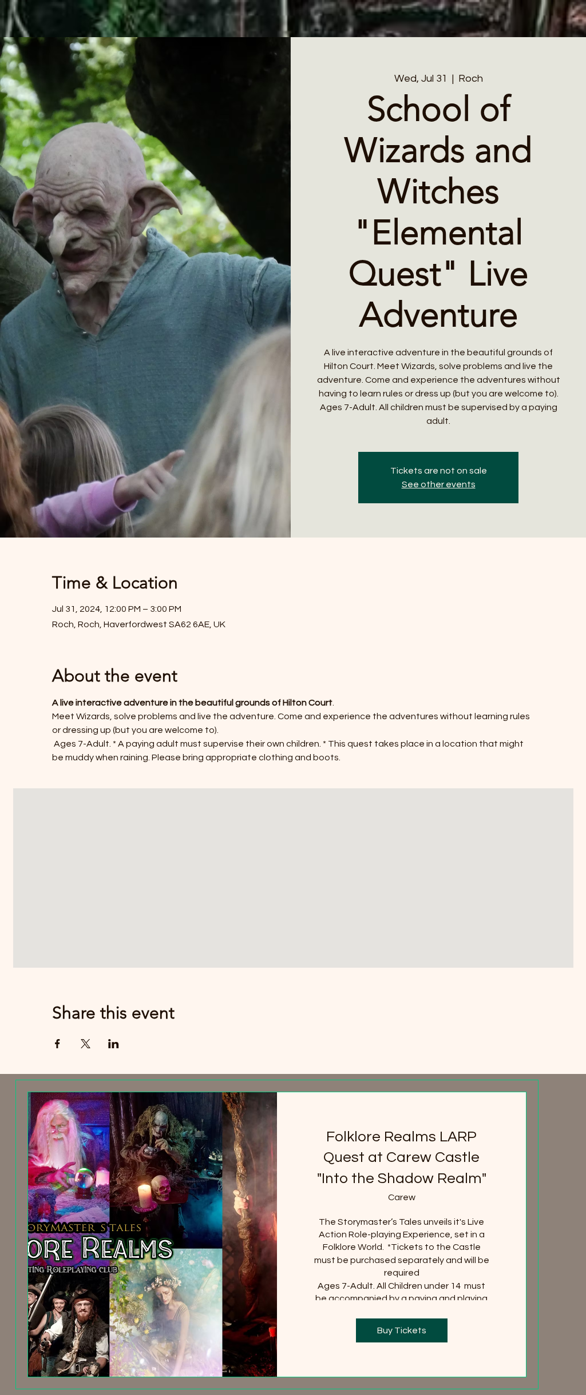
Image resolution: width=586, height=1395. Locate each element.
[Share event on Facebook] (57, 1043)
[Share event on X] (85, 1043)
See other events (439, 484)
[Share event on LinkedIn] (113, 1043)
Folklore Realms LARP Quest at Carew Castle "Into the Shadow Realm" (401, 1157)
